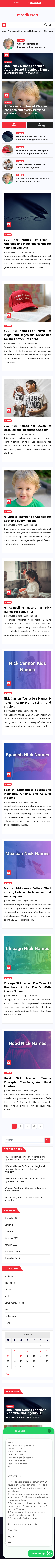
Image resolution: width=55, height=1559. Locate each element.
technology (10, 1316)
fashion (25, 40)
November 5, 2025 (14, 901)
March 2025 (10, 1232)
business (9, 1276)
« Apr (7, 1374)
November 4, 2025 (14, 996)
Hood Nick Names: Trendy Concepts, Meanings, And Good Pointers (27, 1082)
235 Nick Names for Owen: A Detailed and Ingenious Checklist (30, 167)
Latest (14, 126)
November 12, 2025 (15, 73)
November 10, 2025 (14, 434)
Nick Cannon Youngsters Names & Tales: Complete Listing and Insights (27, 702)
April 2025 (9, 1225)
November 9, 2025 (14, 525)
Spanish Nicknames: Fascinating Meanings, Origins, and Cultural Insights (27, 793)
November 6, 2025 (14, 802)
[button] (45, 25)
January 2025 (11, 1245)
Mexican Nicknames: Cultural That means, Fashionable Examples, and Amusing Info (27, 892)
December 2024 (12, 1252)
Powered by (10, 1431)
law (6, 1310)
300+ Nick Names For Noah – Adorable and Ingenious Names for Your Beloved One (27, 69)
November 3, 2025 (14, 1091)
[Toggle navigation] (25, 25)
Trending (40, 126)
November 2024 (12, 1258)
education (10, 1283)
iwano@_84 (33, 73)
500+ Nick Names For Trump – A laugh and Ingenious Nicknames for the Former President (32, 153)
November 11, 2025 (14, 343)
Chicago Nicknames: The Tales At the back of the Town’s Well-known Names (27, 987)
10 (8, 1356)
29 (34, 1126)
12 (21, 1356)
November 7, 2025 (14, 711)
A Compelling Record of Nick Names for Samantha (27, 108)
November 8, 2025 (16, 113)
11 (14, 1356)
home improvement (14, 1303)
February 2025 (11, 1238)
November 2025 (12, 1218)
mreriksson (27, 14)
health (8, 1296)
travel (7, 1323)
